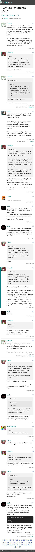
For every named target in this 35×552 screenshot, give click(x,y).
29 (31, 542)
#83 (33, 76)
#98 (33, 451)
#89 (33, 242)
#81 (33, 23)
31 (5, 544)
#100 (32, 503)
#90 (33, 268)
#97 (33, 440)
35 (15, 544)
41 (29, 544)
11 (19, 540)
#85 (33, 145)
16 (31, 540)
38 (22, 544)
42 (31, 544)
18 (5, 542)
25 (22, 542)
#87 (33, 206)
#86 (33, 196)
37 (19, 544)
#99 (33, 471)
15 (28, 540)
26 (24, 542)
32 (8, 544)
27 (26, 542)
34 (12, 544)
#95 (33, 395)
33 (10, 544)
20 (10, 542)
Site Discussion (11, 15)
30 (3, 544)
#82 (33, 52)
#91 (33, 311)
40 (26, 544)
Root (2, 15)
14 (26, 540)
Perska (9, 196)
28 (29, 542)
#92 (33, 320)
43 (15, 547)
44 (17, 547)
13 (24, 540)
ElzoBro (9, 23)
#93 (33, 340)
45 (20, 547)
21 (12, 542)
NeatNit (6, 18)
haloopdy (10, 52)
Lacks (8, 111)
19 (8, 542)
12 (21, 540)
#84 (33, 111)
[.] (18, 15)
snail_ (8, 206)
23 (17, 542)
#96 (33, 426)
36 (17, 544)
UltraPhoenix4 (11, 426)
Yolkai (9, 242)
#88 (33, 226)
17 (3, 542)
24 (19, 542)
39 (24, 544)
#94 (33, 360)
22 (15, 542)
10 (17, 540)
